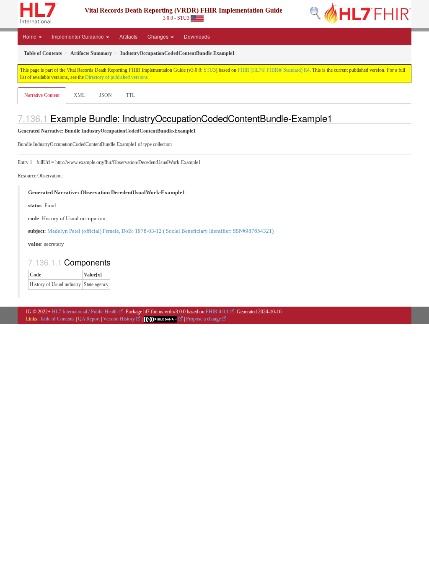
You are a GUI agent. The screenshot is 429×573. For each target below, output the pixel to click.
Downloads (197, 36)
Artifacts (128, 36)
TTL (130, 95)
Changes (158, 36)
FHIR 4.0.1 (217, 312)
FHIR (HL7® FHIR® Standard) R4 (274, 70)
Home (30, 36)
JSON (105, 95)
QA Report (89, 319)
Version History (119, 319)
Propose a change (203, 319)
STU (208, 70)
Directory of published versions (116, 77)
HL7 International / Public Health (85, 312)
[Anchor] (336, 117)
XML (79, 95)
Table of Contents (57, 319)
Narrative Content (41, 95)
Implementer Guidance (78, 36)
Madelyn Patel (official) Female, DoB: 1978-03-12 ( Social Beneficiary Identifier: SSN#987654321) (160, 231)
